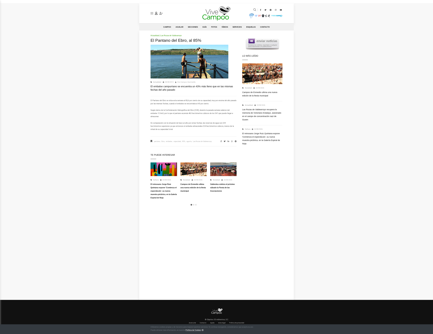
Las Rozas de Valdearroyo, (202, 141)
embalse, (169, 141)
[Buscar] (254, 10)
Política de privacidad (236, 323)
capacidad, (177, 141)
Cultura (156, 180)
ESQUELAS (251, 27)
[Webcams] (263, 15)
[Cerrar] (203, 330)
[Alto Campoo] (268, 15)
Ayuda (212, 323)
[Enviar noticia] (262, 44)
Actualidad (157, 82)
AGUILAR (179, 27)
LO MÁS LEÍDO (250, 56)
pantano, (157, 141)
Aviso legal (221, 323)
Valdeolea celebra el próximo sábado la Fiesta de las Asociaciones (222, 187)
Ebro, (163, 141)
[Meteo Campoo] (276, 15)
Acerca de (192, 323)
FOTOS (214, 27)
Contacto (203, 323)
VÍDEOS (225, 27)
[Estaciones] (265, 15)
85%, (184, 141)
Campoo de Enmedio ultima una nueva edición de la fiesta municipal (193, 187)
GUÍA (204, 27)
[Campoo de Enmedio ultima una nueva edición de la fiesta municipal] (193, 169)
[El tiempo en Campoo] (251, 15)
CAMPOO (167, 27)
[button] (191, 205)
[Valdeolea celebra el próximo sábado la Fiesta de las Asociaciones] (223, 169)
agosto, (189, 141)
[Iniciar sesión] (156, 14)
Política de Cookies (193, 330)
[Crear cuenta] (161, 14)
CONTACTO (265, 27)
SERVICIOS (237, 27)
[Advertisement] (193, 237)
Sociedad (186, 180)
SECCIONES (193, 27)
